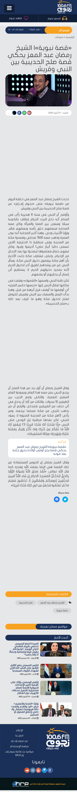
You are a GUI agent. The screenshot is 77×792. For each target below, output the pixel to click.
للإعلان (19, 730)
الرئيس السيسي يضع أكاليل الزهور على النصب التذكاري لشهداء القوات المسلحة (24, 668)
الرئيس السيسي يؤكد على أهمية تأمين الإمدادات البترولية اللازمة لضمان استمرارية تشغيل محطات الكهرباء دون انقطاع (24, 688)
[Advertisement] (38, 157)
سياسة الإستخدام (19, 746)
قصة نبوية (62, 610)
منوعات (59, 37)
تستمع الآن (64, 30)
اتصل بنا (19, 735)
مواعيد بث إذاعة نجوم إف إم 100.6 (19, 753)
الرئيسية (70, 37)
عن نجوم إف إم (19, 741)
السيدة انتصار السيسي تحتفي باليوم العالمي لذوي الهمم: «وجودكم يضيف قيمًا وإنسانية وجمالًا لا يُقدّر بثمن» (23, 649)
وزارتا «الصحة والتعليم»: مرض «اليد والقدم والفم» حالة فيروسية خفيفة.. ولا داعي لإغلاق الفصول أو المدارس (24, 709)
